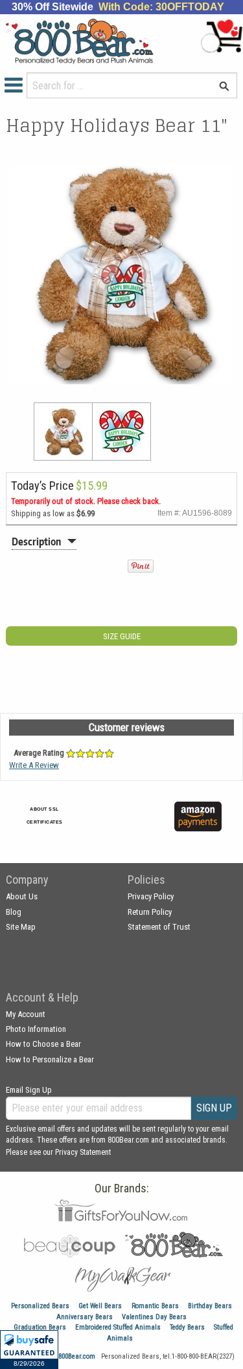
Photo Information (36, 1029)
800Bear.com (76, 1356)
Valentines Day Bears (154, 1317)
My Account (25, 1014)
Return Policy (150, 912)
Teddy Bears (187, 1327)
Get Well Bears (100, 1306)
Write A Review (34, 765)
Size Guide (122, 636)
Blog (13, 912)
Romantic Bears (155, 1306)
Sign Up (214, 1108)
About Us (22, 896)
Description (36, 541)
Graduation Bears (40, 1327)
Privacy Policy (151, 896)
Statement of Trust (159, 927)
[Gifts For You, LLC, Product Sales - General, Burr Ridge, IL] (137, 824)
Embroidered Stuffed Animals (118, 1327)
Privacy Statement (83, 1152)
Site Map (21, 927)
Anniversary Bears (84, 1317)
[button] (29, 1349)
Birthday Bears (210, 1306)
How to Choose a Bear (43, 1044)
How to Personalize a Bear (50, 1059)
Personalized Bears (40, 1306)
